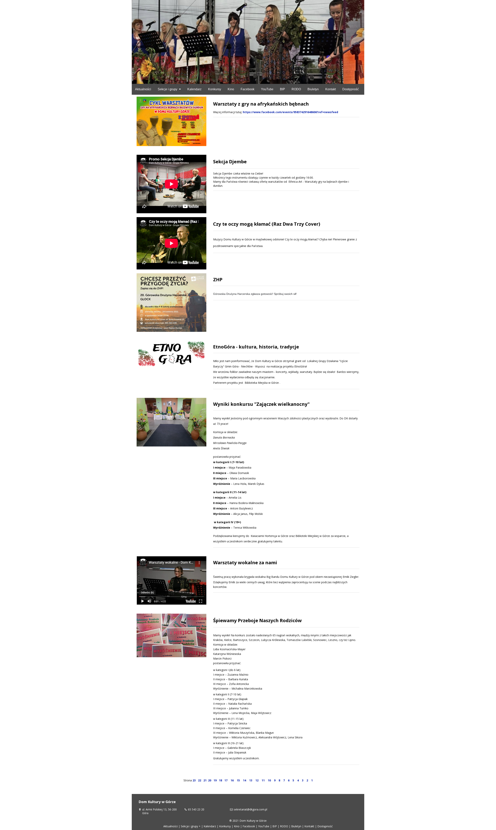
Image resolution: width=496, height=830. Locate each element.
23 (194, 780)
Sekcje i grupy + (191, 826)
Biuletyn (296, 826)
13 (250, 780)
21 (205, 780)
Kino (236, 826)
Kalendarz (210, 826)
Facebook (249, 826)
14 (244, 780)
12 (256, 780)
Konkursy (225, 826)
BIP (274, 826)
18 (220, 780)
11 (263, 780)
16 (232, 780)
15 (238, 780)
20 (209, 780)
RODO (284, 826)
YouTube (263, 826)
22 (199, 780)
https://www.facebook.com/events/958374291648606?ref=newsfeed (290, 112)
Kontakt (309, 826)
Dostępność (325, 826)
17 (225, 780)
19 (215, 780)
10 (269, 780)
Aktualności (170, 826)
